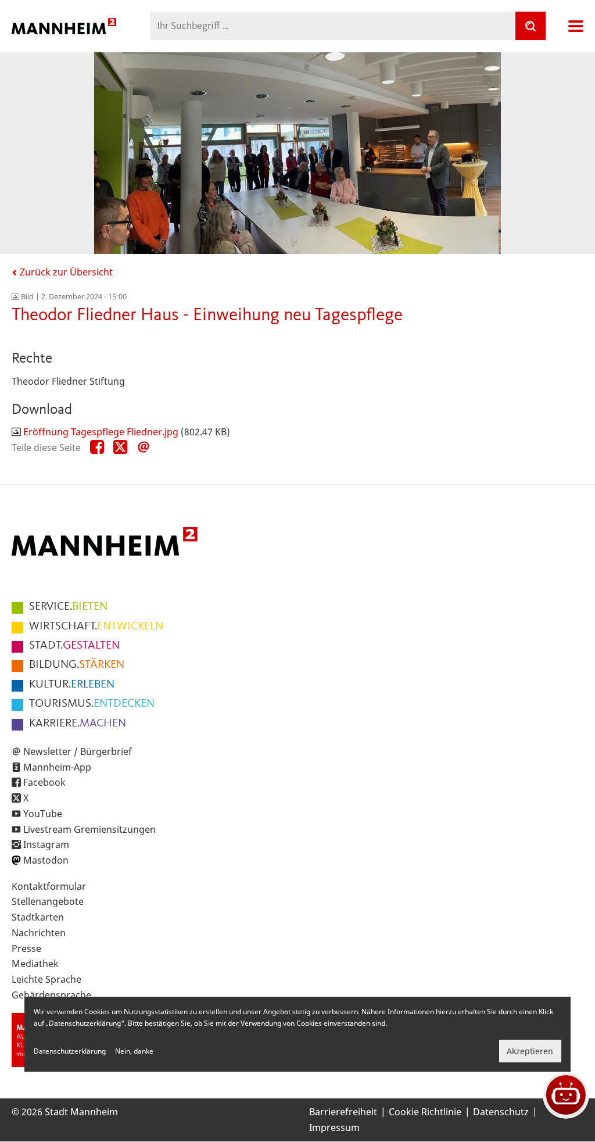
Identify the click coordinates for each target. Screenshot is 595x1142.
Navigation (575, 26)
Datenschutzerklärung (70, 1051)
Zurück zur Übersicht (65, 272)
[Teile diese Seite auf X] (120, 447)
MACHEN (77, 723)
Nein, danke (134, 1051)
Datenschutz (501, 1111)
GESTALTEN (74, 645)
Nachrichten (39, 932)
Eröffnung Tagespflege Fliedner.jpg (100, 431)
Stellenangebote (48, 901)
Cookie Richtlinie (425, 1111)
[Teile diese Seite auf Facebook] (97, 447)
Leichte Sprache (46, 979)
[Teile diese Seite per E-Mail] (143, 447)
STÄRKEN (76, 665)
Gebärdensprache (51, 995)
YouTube (42, 813)
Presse (26, 948)
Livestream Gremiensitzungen (89, 829)
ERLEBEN (71, 684)
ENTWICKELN (96, 626)
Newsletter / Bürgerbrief (77, 751)
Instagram (46, 844)
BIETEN (68, 607)
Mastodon (46, 860)
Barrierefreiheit (343, 1111)
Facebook (44, 782)
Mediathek (35, 963)
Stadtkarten (38, 917)
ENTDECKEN (92, 704)
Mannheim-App (57, 767)
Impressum (334, 1127)
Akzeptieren (530, 1051)
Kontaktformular (49, 886)
